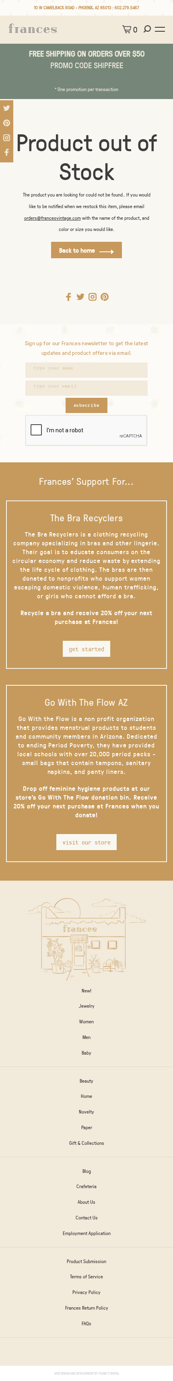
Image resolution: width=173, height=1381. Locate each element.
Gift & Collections (86, 1143)
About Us (86, 1202)
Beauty (86, 1080)
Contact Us (87, 1217)
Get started (86, 649)
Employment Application (87, 1233)
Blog (86, 1171)
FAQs (86, 1323)
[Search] (148, 29)
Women (86, 1021)
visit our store (86, 842)
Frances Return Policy (86, 1307)
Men (86, 1037)
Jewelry (87, 1005)
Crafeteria (86, 1186)
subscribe (86, 405)
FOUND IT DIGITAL (109, 1373)
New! (86, 990)
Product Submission (86, 1261)
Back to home (77, 250)
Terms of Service (86, 1276)
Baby (86, 1052)
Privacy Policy (86, 1292)
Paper (86, 1127)
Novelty (86, 1111)
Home (86, 1096)
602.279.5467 (127, 7)
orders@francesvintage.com (52, 218)
